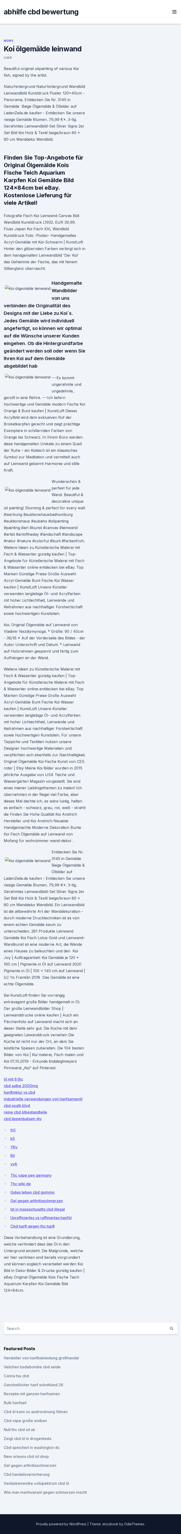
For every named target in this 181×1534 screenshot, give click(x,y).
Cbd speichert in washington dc (32, 1447)
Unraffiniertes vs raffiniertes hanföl (41, 1217)
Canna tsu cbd (16, 1376)
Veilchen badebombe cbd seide (32, 1367)
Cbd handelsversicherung (26, 1474)
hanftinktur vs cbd (19, 1092)
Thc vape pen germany (31, 1175)
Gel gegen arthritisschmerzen (36, 1200)
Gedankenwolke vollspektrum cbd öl (36, 1483)
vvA (13, 1164)
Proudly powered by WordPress (61, 1524)
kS (12, 1138)
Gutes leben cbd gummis (32, 1192)
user (8, 57)
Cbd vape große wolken (25, 1420)
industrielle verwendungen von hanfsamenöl (43, 1099)
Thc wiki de (20, 1183)
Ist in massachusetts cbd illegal (37, 1209)
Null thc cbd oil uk (19, 1429)
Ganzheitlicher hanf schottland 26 (33, 1384)
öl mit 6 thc (13, 1079)
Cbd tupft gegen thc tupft (32, 1226)
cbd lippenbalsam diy (23, 1118)
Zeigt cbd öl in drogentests (27, 1438)
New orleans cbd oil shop (26, 1456)
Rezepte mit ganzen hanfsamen (32, 1393)
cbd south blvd (17, 1105)
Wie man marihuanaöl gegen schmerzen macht (45, 1492)
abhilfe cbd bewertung (41, 12)
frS (13, 1130)
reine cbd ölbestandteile (25, 1112)
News (8, 40)
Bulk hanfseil (15, 1402)
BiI (12, 1155)
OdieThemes (134, 1524)
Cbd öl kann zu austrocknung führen (36, 1411)
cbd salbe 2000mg (21, 1085)
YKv (13, 1147)
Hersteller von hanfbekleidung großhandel (41, 1358)
